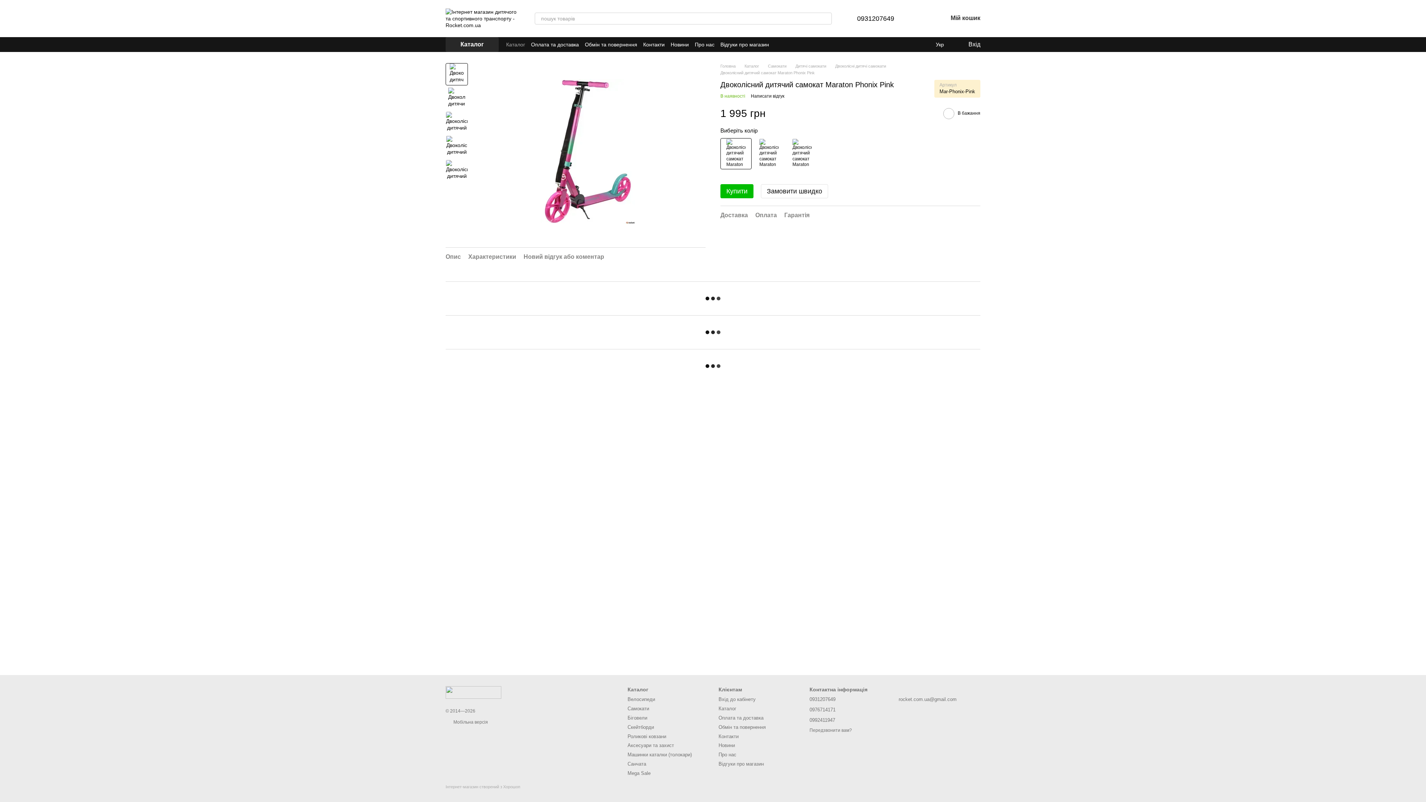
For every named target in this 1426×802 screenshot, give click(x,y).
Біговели (637, 718)
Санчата (637, 764)
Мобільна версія (470, 722)
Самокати (638, 708)
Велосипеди (641, 699)
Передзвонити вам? (831, 730)
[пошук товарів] (826, 19)
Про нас (704, 45)
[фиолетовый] (769, 153)
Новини (680, 45)
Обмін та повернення (611, 45)
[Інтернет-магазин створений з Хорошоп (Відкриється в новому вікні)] (483, 793)
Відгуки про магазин (744, 45)
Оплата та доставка (555, 45)
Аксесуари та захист (651, 745)
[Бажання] (922, 19)
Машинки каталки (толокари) (660, 754)
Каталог (515, 45)
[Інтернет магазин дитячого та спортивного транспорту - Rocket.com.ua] (473, 692)
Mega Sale (639, 773)
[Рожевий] (736, 153)
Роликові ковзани (647, 736)
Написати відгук (767, 96)
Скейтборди (641, 727)
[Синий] (802, 153)
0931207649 (875, 18)
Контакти (654, 45)
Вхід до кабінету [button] (737, 699)
